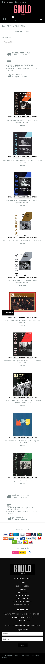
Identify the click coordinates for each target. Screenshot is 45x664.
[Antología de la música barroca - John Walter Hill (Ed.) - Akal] (22, 302)
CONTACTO (22, 592)
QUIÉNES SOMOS (22, 595)
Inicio (4, 26)
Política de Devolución (22, 605)
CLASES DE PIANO (22, 598)
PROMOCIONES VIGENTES (22, 602)
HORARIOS (22, 589)
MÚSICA (11, 26)
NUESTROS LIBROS (22, 586)
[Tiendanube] (6, 661)
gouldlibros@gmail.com (23, 617)
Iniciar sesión (21, 2)
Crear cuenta (8, 2)
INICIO (22, 583)
